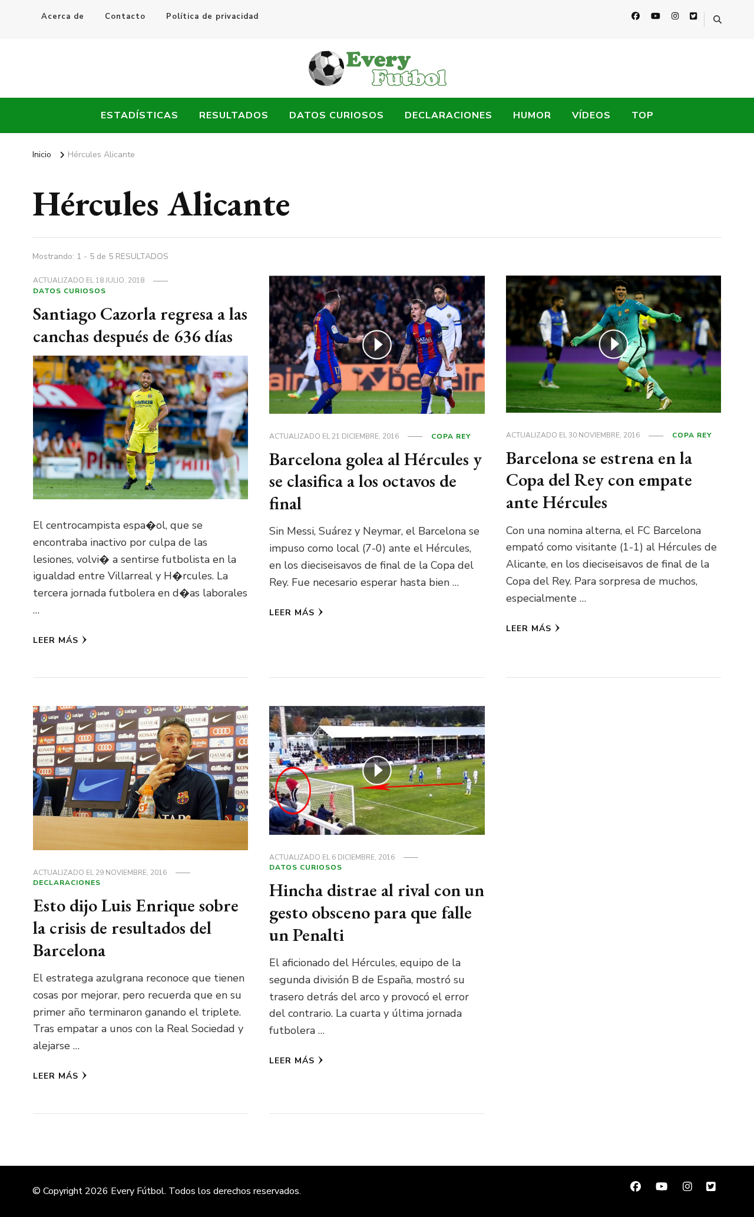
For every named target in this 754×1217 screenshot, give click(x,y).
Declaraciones (448, 115)
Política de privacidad (212, 16)
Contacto (125, 16)
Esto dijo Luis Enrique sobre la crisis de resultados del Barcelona (136, 927)
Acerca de (62, 16)
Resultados (234, 115)
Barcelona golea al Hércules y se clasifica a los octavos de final (375, 481)
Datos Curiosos (336, 115)
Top (642, 115)
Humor (532, 115)
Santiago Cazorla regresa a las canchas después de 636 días (140, 324)
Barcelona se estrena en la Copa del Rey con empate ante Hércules (599, 479)
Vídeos (591, 115)
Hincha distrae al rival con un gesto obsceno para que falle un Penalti (376, 912)
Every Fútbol (137, 1191)
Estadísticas (139, 115)
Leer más (55, 640)
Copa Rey (451, 436)
